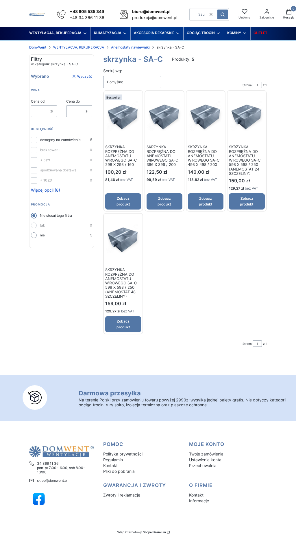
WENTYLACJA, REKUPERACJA (78, 47)
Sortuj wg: (112, 70)
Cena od (38, 101)
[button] (222, 14)
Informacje (199, 500)
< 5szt (45, 160)
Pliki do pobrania (119, 471)
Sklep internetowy (141, 532)
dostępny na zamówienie (60, 140)
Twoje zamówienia (206, 453)
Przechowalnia (203, 465)
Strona (247, 85)
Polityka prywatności (123, 453)
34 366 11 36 (47, 463)
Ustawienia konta (205, 459)
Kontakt (110, 465)
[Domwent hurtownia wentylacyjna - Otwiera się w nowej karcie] (38, 499)
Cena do (73, 101)
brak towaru (50, 150)
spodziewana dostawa (58, 170)
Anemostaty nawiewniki (130, 47)
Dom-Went (37, 47)
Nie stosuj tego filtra (56, 215)
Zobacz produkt (123, 201)
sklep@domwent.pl (52, 480)
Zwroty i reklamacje (121, 494)
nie (42, 235)
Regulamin (113, 459)
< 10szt (46, 180)
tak (42, 225)
